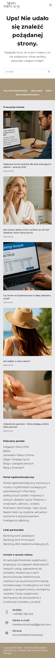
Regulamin (36, 91)
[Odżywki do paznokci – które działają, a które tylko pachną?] (27, 395)
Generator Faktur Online (18, 455)
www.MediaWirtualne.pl (27, 635)
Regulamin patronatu (27, 95)
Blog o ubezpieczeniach (18, 463)
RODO (49, 91)
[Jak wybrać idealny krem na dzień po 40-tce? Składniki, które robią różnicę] (27, 200)
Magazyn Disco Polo (16, 446)
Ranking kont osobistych (19, 535)
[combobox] (25, 71)
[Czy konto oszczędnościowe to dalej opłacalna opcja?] (27, 266)
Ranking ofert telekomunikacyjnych (26, 544)
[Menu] (50, 5)
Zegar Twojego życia (16, 459)
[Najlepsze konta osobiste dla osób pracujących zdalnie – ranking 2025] (27, 135)
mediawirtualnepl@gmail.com (31, 624)
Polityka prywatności (16, 91)
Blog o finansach (13, 467)
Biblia (6, 451)
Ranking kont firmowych (19, 539)
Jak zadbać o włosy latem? (16, 361)
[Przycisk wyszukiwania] (48, 71)
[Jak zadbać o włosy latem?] (27, 332)
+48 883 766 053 (22, 614)
